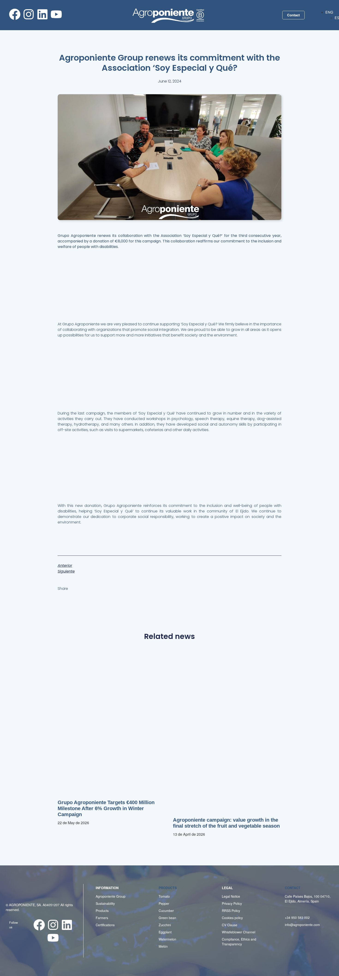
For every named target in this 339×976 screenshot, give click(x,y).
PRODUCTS (168, 887)
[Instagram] (28, 14)
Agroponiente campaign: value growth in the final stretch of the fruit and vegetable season (226, 823)
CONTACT (292, 887)
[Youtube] (56, 14)
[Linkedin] (42, 14)
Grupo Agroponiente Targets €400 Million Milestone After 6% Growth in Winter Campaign (106, 808)
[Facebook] (15, 14)
